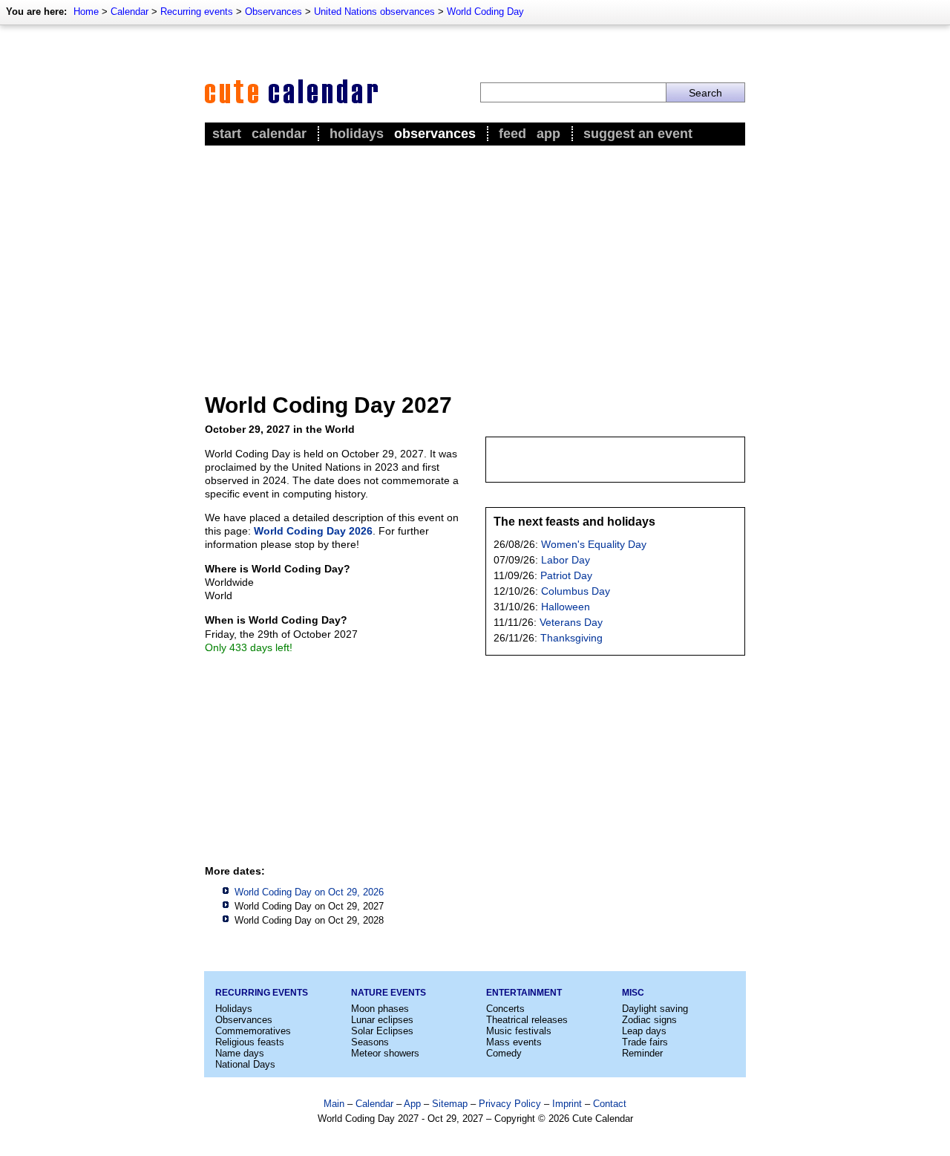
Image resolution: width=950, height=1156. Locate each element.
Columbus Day (575, 591)
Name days (239, 1053)
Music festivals (518, 1030)
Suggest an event (637, 133)
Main (334, 1103)
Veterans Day (571, 622)
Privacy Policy (510, 1103)
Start (226, 133)
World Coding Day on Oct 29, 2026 (309, 892)
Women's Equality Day (593, 544)
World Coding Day (485, 11)
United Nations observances (374, 11)
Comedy (504, 1053)
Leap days (644, 1030)
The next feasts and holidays (574, 521)
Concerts (505, 1008)
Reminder (642, 1053)
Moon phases (380, 1008)
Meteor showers (385, 1053)
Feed (512, 133)
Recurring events (196, 11)
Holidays (357, 133)
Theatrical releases (527, 1019)
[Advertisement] (475, 261)
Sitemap (450, 1103)
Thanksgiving (571, 638)
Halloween (565, 607)
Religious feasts (249, 1042)
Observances (273, 11)
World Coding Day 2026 (313, 531)
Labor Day (565, 560)
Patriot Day (566, 575)
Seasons (370, 1042)
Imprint (567, 1103)
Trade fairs (645, 1042)
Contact (609, 1103)
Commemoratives (253, 1030)
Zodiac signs (649, 1019)
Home (86, 11)
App (548, 133)
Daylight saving (655, 1008)
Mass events (514, 1042)
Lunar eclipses (382, 1019)
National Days (245, 1064)
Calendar (129, 11)
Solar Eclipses (382, 1030)
